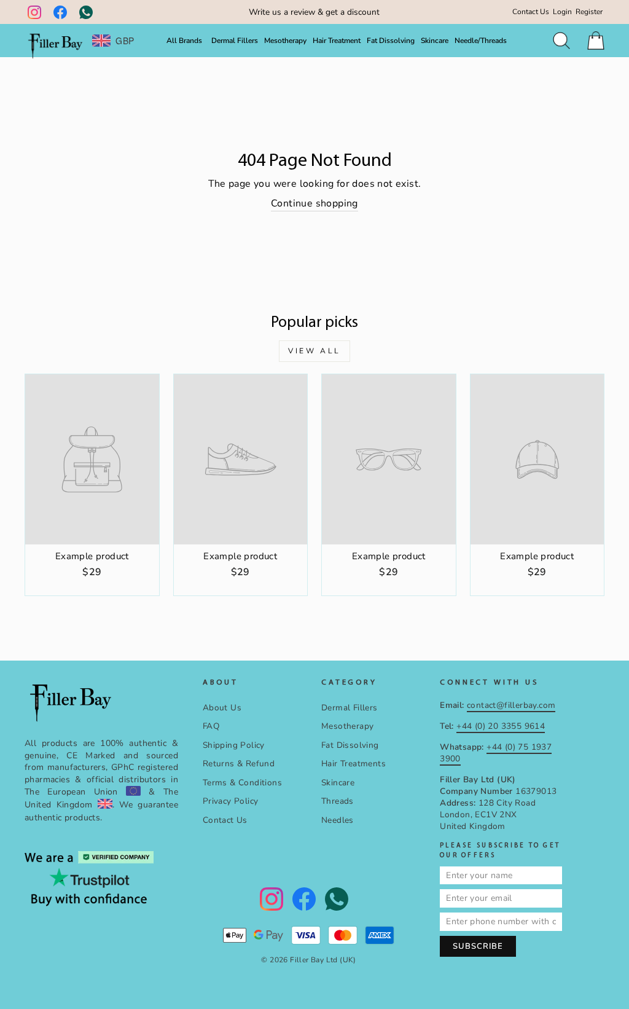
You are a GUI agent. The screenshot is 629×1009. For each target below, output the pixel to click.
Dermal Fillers (234, 40)
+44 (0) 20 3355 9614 (500, 726)
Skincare (434, 40)
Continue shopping (314, 203)
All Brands (184, 40)
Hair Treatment (337, 40)
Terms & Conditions (242, 782)
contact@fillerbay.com (511, 705)
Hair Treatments (353, 763)
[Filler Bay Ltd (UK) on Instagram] (34, 12)
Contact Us (530, 12)
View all (314, 351)
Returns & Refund (239, 763)
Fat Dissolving (391, 40)
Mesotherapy (285, 40)
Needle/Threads (481, 40)
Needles (337, 820)
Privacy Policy (231, 801)
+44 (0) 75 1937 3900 (496, 752)
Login (562, 12)
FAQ (211, 726)
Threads (337, 801)
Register (589, 12)
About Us (222, 707)
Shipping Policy (234, 745)
